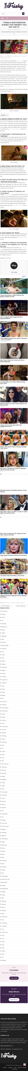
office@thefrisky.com (8, 1045)
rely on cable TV (7, 86)
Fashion (4, 717)
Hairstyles (4, 773)
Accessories (4, 611)
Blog (3, 639)
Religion (4, 891)
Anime (3, 617)
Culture (3, 692)
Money (3, 841)
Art (2, 620)
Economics (4, 701)
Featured (4, 720)
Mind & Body (5, 838)
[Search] (23, 13)
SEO (3, 898)
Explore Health (14, 978)
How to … (4, 798)
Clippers (4, 670)
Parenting (4, 866)
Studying (4, 910)
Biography (4, 636)
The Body (4, 926)
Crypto (3, 689)
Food (3, 723)
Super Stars (4, 916)
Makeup (4, 829)
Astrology (4, 623)
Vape (3, 947)
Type (3, 944)
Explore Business (14, 999)
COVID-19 (4, 682)
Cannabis (4, 648)
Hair (3, 760)
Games (3, 739)
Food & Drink (5, 726)
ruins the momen (8, 194)
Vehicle (3, 951)
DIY (3, 698)
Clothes (3, 673)
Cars (3, 651)
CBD (3, 658)
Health (3, 776)
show (7, 115)
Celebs (3, 661)
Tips (3, 929)
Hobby (3, 785)
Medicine (4, 835)
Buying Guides (5, 645)
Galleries (4, 732)
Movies (3, 848)
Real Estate (4, 882)
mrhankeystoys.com (17, 205)
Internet (3, 804)
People (3, 870)
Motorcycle (4, 845)
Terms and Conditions (22, 1067)
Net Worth (4, 860)
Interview (4, 807)
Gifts (3, 745)
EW (11, 91)
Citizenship (4, 667)
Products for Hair (6, 879)
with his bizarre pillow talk (14, 129)
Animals (3, 614)
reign (23, 602)
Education (4, 704)
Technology (4, 923)
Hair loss (4, 770)
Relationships (5, 888)
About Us (5, 1067)
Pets (3, 873)
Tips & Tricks (5, 932)
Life (3, 817)
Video (3, 954)
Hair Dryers (4, 767)
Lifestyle (4, 820)
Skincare (4, 904)
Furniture (4, 729)
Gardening (4, 742)
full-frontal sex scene (22, 237)
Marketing (4, 832)
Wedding (4, 960)
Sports (3, 907)
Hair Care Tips (5, 764)
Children (4, 664)
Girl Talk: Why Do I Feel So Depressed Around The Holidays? (7, 605)
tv (24, 602)
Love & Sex (23, 56)
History (3, 782)
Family (3, 714)
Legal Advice (5, 813)
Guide (3, 754)
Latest (15, 1067)
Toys (3, 938)
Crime (3, 686)
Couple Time (5, 679)
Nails (3, 857)
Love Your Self (5, 826)
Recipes (4, 885)
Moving (3, 851)
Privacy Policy (14, 1069)
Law (3, 810)
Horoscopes (4, 792)
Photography (5, 876)
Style (3, 913)
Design (3, 695)
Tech (3, 919)
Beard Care (4, 626)
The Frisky (4, 56)
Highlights (4, 779)
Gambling (4, 735)
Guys (3, 757)
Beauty (3, 629)
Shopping (4, 901)
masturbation (20, 60)
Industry (4, 801)
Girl (2, 748)
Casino (3, 654)
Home (3, 788)
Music (3, 854)
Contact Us (10, 1067)
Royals (3, 894)
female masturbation (11, 602)
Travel (3, 941)
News (3, 863)
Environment (5, 711)
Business (4, 642)
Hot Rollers (4, 795)
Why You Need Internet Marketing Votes (22, 605)
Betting (3, 633)
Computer (4, 676)
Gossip (3, 751)
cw (5, 602)
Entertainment (17, 56)
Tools (3, 935)
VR (2, 957)
